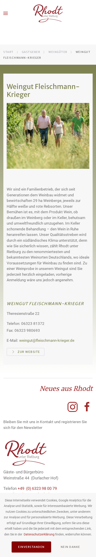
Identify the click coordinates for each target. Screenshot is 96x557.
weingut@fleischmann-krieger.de (46, 340)
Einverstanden (31, 547)
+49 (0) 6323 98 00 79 (37, 488)
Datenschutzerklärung (39, 534)
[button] (5, 13)
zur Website (29, 352)
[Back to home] (48, 13)
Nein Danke (70, 547)
